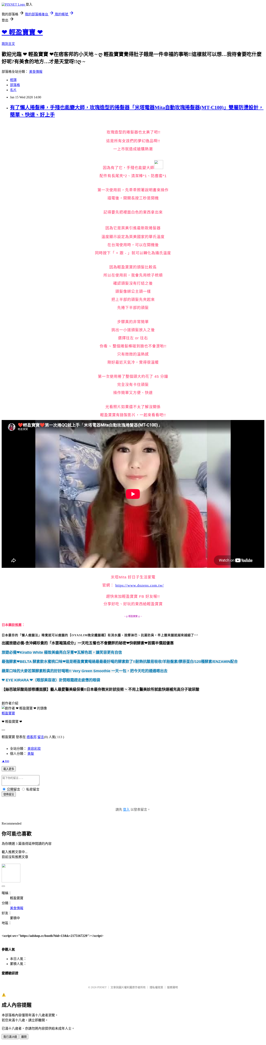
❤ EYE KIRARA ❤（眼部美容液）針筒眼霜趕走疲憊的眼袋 (51, 680)
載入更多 (8, 769)
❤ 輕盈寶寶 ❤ (22, 32)
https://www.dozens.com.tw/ (139, 585)
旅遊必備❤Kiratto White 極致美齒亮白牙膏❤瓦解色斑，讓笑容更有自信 (62, 652)
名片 (13, 90)
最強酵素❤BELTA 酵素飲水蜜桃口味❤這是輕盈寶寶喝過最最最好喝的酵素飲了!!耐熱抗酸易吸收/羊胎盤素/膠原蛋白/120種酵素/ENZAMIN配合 (120, 662)
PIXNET (102, 987)
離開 (24, 1036)
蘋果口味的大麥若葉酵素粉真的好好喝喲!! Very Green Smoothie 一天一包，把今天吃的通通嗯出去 (84, 671)
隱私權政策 (156, 987)
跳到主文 (8, 44)
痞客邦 (32, 737)
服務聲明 (172, 987)
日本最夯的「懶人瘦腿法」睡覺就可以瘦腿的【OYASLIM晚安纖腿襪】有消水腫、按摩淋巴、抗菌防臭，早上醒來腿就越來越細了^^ (100, 635)
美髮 (30, 753)
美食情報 (35, 71)
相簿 (13, 80)
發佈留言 (8, 794)
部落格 (15, 85)
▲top (5, 761)
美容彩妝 (34, 748)
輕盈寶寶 (8, 713)
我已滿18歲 (10, 1036)
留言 (40, 737)
